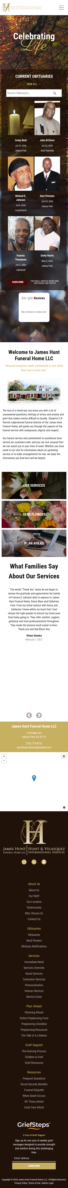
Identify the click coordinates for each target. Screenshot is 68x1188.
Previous (29, 715)
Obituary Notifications (34, 946)
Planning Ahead (34, 1012)
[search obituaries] (55, 93)
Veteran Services (34, 991)
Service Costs (34, 996)
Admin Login (47, 1183)
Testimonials (34, 907)
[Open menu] (61, 7)
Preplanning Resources (34, 1029)
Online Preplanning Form (34, 1018)
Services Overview (34, 967)
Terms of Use (34, 1183)
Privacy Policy (21, 1183)
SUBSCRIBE (34, 1165)
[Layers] (64, 756)
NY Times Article (34, 1101)
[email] (24, 862)
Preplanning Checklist (34, 1024)
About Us (34, 890)
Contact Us (34, 919)
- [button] (4, 760)
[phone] (34, 862)
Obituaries (34, 934)
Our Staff (34, 896)
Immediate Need (34, 962)
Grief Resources (34, 1062)
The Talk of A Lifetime (34, 1035)
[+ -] (34, 781)
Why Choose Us (34, 913)
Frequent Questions (34, 1078)
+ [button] (4, 756)
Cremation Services (34, 979)
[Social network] (43, 862)
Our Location (34, 901)
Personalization (34, 985)
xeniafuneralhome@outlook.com (34, 747)
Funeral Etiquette (34, 1090)
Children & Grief (34, 1057)
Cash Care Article (34, 1107)
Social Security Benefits (34, 1084)
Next (39, 715)
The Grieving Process (34, 1051)
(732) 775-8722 (34, 743)
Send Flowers (34, 940)
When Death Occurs (34, 1095)
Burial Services (34, 973)
